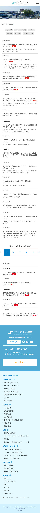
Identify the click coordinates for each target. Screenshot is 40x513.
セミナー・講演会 (20, 30)
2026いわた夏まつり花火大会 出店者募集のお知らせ (20, 216)
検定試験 (9, 33)
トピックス (8, 30)
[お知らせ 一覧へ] (37, 263)
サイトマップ (26, 497)
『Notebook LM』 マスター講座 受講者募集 (17, 181)
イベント (32, 30)
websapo (20, 510)
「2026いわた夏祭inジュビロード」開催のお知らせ (19, 140)
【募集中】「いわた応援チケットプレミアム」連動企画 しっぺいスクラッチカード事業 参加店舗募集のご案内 (20, 155)
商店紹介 (18, 33)
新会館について (28, 33)
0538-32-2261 (18, 349)
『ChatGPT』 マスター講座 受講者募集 (15, 194)
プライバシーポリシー (11, 497)
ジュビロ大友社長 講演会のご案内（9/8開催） (17, 59)
